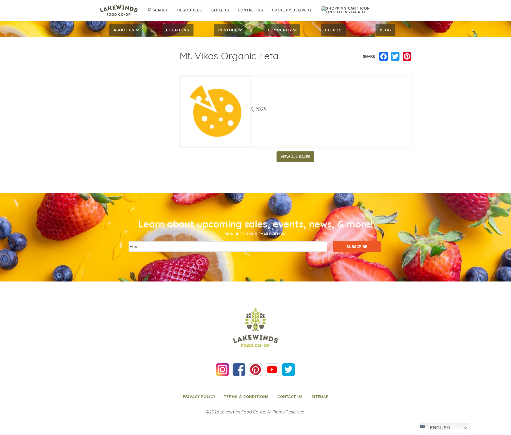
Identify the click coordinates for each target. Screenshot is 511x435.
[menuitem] (126, 30)
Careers (220, 10)
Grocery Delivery (292, 10)
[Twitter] (395, 56)
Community (280, 30)
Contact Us (250, 10)
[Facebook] (383, 56)
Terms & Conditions (246, 396)
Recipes (333, 30)
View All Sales (295, 156)
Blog (385, 30)
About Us (124, 30)
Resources (189, 10)
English (439, 427)
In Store (227, 30)
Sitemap (319, 396)
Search (161, 10)
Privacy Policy (199, 396)
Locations (177, 30)
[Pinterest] (407, 56)
